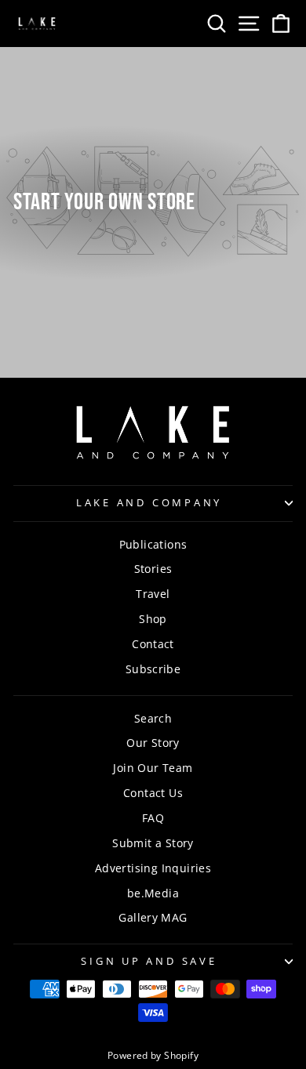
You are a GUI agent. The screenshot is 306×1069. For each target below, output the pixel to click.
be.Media (153, 893)
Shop (153, 618)
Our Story (153, 742)
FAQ (153, 817)
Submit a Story (152, 842)
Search (153, 718)
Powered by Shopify (153, 1055)
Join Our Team (152, 767)
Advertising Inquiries (153, 868)
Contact (153, 643)
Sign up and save (149, 961)
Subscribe (153, 668)
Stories (153, 568)
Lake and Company (149, 502)
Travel (152, 593)
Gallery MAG (152, 917)
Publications (153, 544)
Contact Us (153, 792)
